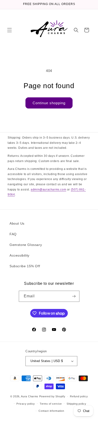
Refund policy (79, 396)
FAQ (13, 234)
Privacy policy (25, 403)
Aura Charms (29, 396)
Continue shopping (49, 103)
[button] (9, 30)
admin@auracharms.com (48, 189)
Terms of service (51, 403)
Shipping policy (76, 403)
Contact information (51, 410)
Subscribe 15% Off (25, 266)
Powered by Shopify (52, 396)
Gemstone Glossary (26, 245)
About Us (17, 223)
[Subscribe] (74, 296)
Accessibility (19, 255)
